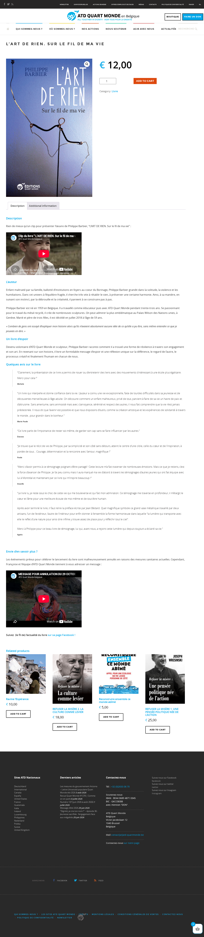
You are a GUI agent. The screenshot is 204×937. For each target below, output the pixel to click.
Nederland (19, 820)
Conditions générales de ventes (138, 914)
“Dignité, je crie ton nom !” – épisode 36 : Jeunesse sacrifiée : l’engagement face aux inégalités (79, 814)
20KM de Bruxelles (81, 4)
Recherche (186, 28)
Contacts (153, 4)
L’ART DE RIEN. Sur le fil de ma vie (55, 44)
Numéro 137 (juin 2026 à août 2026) (77, 802)
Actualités (168, 29)
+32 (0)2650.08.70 (120, 786)
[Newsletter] (8, 4)
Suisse (17, 826)
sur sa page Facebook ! (61, 635)
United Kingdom (22, 830)
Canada (17, 792)
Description (18, 206)
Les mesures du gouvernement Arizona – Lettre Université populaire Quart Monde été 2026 (78, 789)
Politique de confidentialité (173, 4)
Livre (115, 91)
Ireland (17, 811)
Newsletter (64, 4)
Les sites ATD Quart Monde (58, 914)
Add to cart (145, 80)
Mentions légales (103, 914)
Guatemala (19, 805)
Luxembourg (20, 814)
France (17, 802)
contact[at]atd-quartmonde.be (127, 834)
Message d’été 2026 (69, 807)
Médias (141, 4)
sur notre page (131, 842)
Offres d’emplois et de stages (122, 4)
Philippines (19, 817)
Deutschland (20, 786)
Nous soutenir (116, 29)
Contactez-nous (172, 914)
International (20, 789)
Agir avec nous (143, 29)
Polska (17, 823)
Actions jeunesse (99, 4)
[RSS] (12, 4)
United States (20, 798)
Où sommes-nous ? (62, 29)
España (17, 795)
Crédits (83, 914)
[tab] (17, 206)
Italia (16, 808)
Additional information (43, 206)
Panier (191, 4)
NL (200, 4)
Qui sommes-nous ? (29, 29)
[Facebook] (4, 4)
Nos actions (90, 29)
